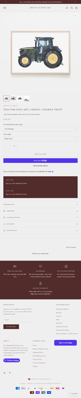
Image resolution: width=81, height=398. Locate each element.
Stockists (59, 313)
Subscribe (11, 327)
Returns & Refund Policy (40, 349)
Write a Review (71, 247)
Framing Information (62, 330)
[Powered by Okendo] (12, 248)
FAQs (57, 320)
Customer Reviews (62, 327)
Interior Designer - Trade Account (67, 334)
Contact (58, 316)
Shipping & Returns (62, 309)
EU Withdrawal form (39, 356)
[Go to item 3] (20, 98)
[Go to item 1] (6, 98)
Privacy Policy (37, 359)
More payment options (40, 165)
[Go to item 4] (27, 98)
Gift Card (59, 323)
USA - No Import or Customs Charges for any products (40, 2)
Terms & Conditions (39, 363)
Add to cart (40, 154)
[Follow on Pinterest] (10, 373)
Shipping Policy (38, 352)
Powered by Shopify (52, 383)
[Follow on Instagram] (4, 373)
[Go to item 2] (13, 98)
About (34, 345)
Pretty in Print (10, 106)
